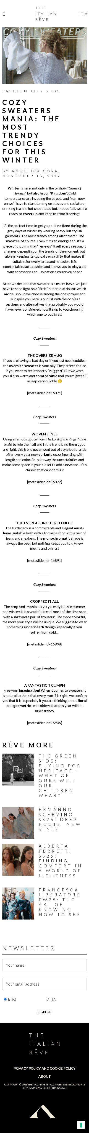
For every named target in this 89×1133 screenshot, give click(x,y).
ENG (12, 999)
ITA (52, 999)
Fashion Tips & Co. (32, 91)
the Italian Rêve (38, 1084)
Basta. (61, 1087)
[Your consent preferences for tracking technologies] (81, 1125)
